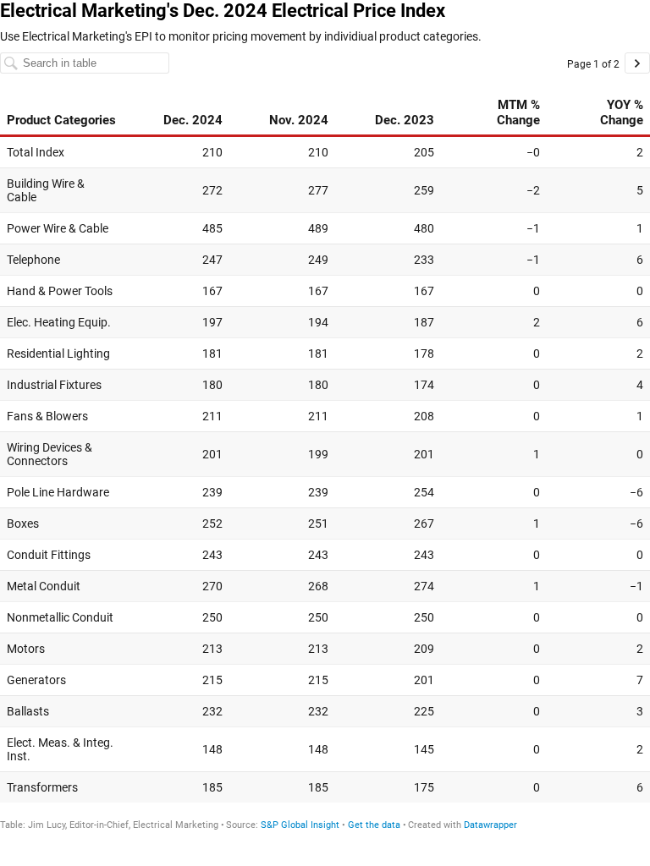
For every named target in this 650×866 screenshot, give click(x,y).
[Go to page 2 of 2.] (637, 63)
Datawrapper (490, 824)
